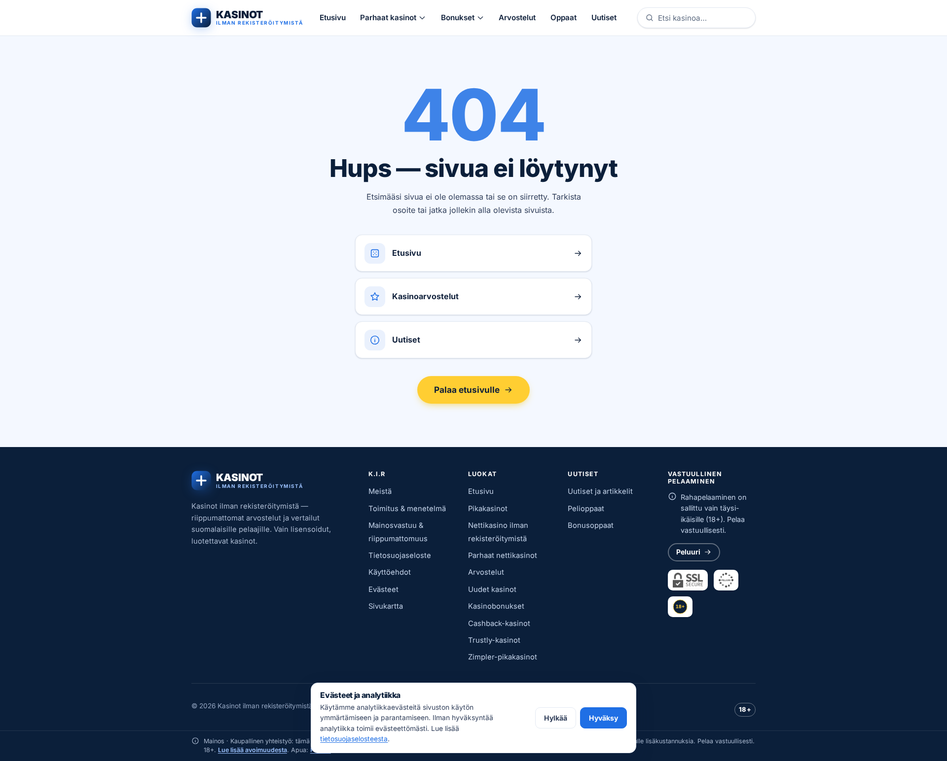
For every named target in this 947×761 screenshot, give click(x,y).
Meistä (380, 491)
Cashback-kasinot (499, 623)
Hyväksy (603, 718)
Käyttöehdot (389, 572)
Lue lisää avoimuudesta (252, 750)
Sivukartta (385, 606)
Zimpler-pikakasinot (502, 657)
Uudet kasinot (492, 589)
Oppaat (563, 17)
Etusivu (333, 17)
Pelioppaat (586, 508)
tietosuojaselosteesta (354, 739)
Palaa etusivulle (467, 389)
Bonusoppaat (591, 525)
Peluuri (688, 552)
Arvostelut (517, 17)
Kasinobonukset (496, 606)
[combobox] (703, 18)
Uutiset (604, 17)
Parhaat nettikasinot (502, 555)
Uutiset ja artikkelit (600, 491)
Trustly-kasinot (494, 640)
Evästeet (383, 589)
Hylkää (555, 718)
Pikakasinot (488, 508)
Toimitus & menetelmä (407, 508)
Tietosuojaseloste (399, 555)
